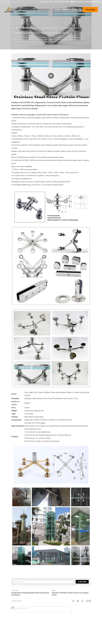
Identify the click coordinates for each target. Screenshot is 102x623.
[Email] (87, 601)
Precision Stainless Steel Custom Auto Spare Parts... (70, 594)
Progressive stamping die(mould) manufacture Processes (30, 594)
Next (53, 590)
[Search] (80, 10)
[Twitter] (78, 601)
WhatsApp (90, 10)
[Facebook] (73, 601)
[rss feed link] (90, 601)
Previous (15, 590)
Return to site (17, 601)
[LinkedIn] (82, 601)
